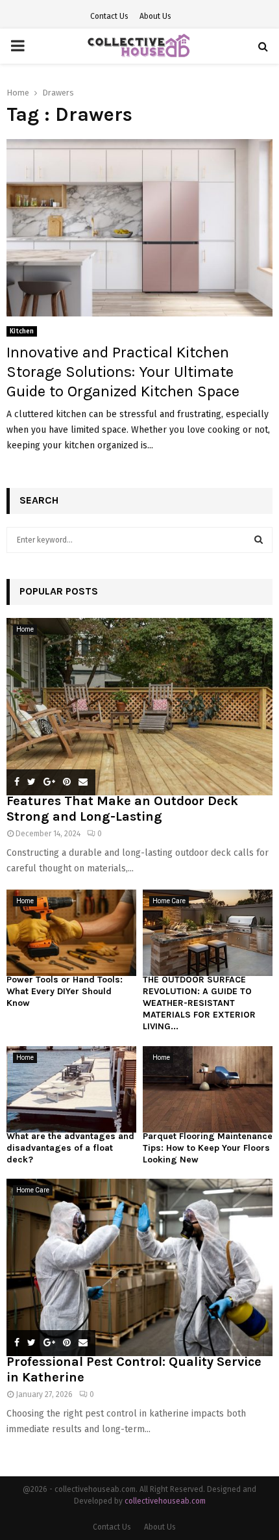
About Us (155, 16)
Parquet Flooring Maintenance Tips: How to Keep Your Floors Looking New (208, 1148)
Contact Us (109, 16)
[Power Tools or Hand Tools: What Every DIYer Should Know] (71, 933)
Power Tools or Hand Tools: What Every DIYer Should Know (64, 991)
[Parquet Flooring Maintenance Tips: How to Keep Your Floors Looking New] (208, 1089)
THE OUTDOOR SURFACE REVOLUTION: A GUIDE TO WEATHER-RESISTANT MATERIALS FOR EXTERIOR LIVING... (199, 1003)
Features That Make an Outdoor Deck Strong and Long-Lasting (122, 808)
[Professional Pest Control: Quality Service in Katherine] (139, 1267)
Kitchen (22, 331)
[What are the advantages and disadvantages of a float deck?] (71, 1089)
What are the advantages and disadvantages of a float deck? (70, 1148)
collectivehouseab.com (165, 1501)
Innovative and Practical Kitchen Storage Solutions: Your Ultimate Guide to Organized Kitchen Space (122, 371)
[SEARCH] (259, 540)
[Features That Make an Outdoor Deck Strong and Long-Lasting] (139, 706)
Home (25, 629)
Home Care (169, 901)
